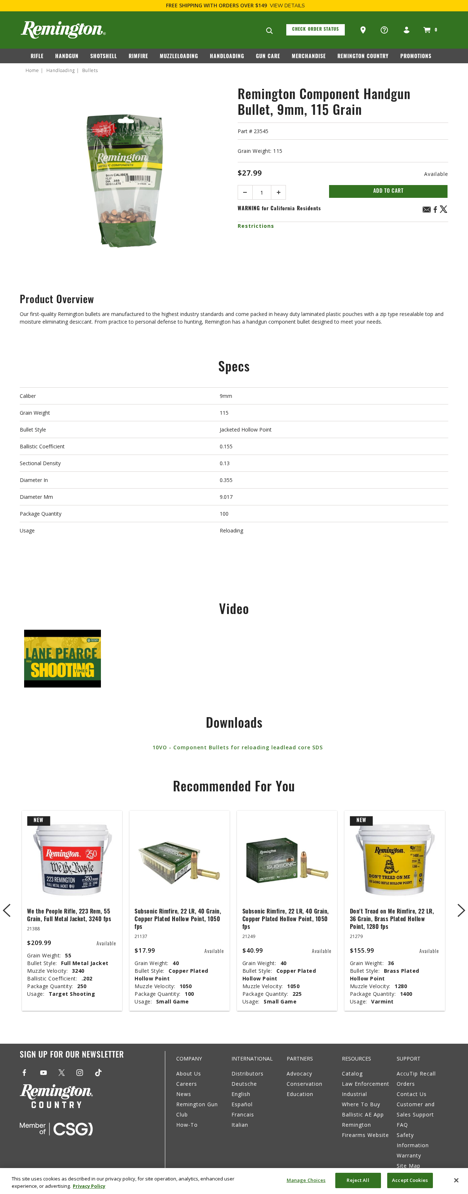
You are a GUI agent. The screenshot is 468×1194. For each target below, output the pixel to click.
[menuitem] (40, 58)
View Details (287, 5)
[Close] (456, 1180)
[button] (364, 30)
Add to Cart (388, 191)
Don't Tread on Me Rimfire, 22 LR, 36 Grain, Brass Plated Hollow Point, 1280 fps (392, 919)
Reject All (358, 1180)
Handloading (60, 70)
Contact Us (412, 1094)
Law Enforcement (365, 1083)
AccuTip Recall (416, 1073)
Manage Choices (306, 1180)
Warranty (409, 1155)
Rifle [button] (37, 57)
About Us (188, 1073)
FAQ (402, 1124)
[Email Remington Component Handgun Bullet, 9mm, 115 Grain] (427, 210)
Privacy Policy (89, 1186)
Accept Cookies (410, 1180)
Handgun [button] (67, 57)
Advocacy (299, 1073)
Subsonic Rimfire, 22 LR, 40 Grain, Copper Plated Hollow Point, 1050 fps (178, 919)
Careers (186, 1083)
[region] (234, 1181)
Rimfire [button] (138, 57)
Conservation (304, 1083)
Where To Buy (361, 1104)
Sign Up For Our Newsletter (72, 1055)
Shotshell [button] (103, 57)
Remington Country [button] (363, 57)
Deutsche (244, 1083)
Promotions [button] (415, 57)
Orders (406, 1083)
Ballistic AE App (363, 1114)
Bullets (90, 70)
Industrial (354, 1094)
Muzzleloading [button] (179, 57)
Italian (239, 1124)
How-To (187, 1124)
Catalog (352, 1073)
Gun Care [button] (268, 57)
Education (300, 1094)
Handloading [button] (227, 57)
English (240, 1094)
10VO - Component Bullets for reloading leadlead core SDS (237, 747)
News (183, 1094)
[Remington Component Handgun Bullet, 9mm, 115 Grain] (125, 183)
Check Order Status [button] (315, 29)
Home (32, 70)
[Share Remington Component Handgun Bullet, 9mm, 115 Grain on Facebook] (435, 211)
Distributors (247, 1073)
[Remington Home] (63, 30)
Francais (242, 1114)
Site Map (408, 1165)
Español (242, 1104)
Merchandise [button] (309, 57)
